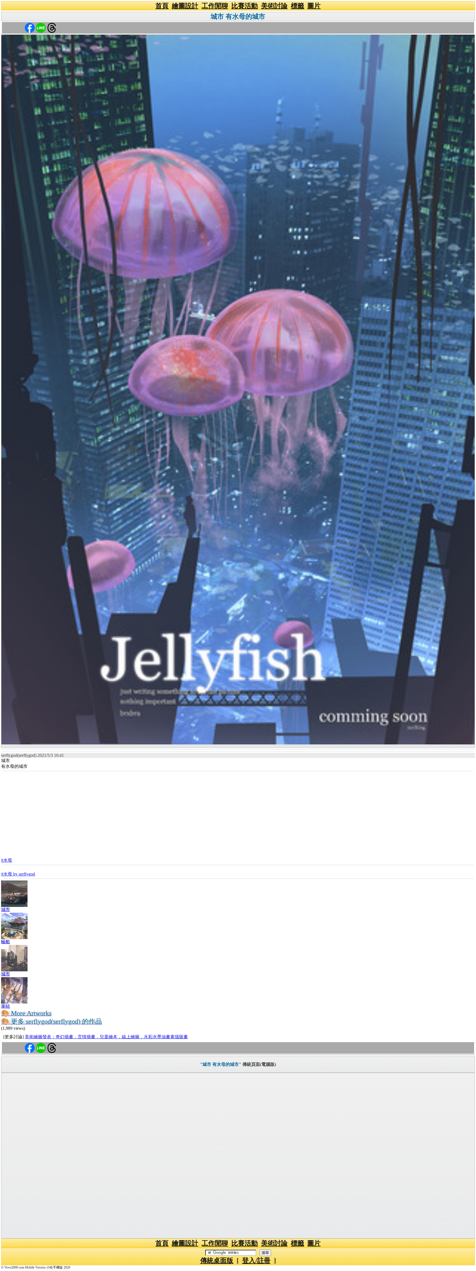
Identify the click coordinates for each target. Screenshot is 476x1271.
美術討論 (274, 5)
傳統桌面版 (216, 1260)
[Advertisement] (238, 812)
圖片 (314, 5)
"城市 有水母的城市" (220, 1064)
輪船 (5, 941)
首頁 (162, 5)
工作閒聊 (215, 5)
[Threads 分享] (52, 27)
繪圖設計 (185, 5)
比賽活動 (244, 5)
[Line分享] (41, 27)
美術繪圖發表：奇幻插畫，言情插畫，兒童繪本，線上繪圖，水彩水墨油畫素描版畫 (106, 1036)
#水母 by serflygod (18, 874)
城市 (5, 909)
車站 (5, 1006)
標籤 (297, 5)
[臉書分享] (30, 27)
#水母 (6, 860)
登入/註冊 (256, 1260)
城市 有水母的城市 (238, 16)
